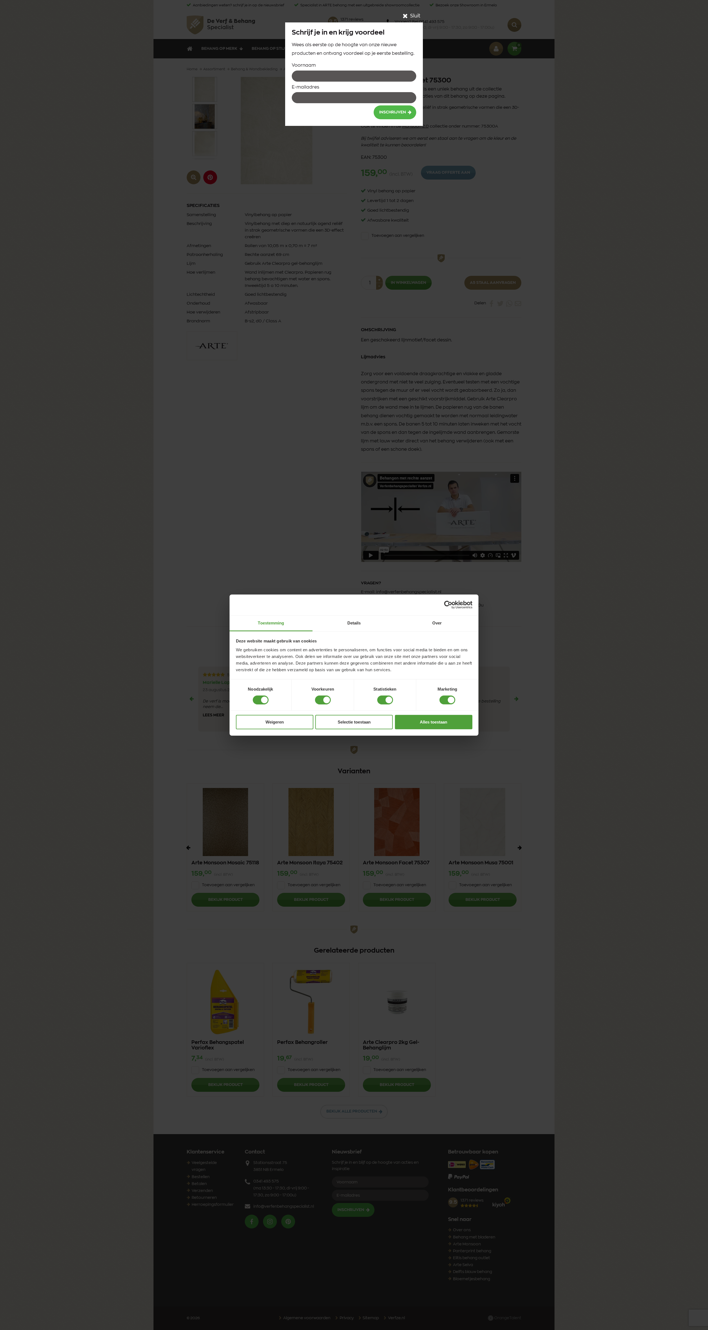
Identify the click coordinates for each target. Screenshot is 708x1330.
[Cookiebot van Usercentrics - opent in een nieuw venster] (448, 605)
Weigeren (275, 722)
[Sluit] (405, 16)
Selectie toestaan (354, 722)
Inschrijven (392, 112)
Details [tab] (354, 622)
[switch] (323, 700)
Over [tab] (437, 622)
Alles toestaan (433, 722)
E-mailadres (305, 87)
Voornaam (304, 65)
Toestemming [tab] (271, 622)
